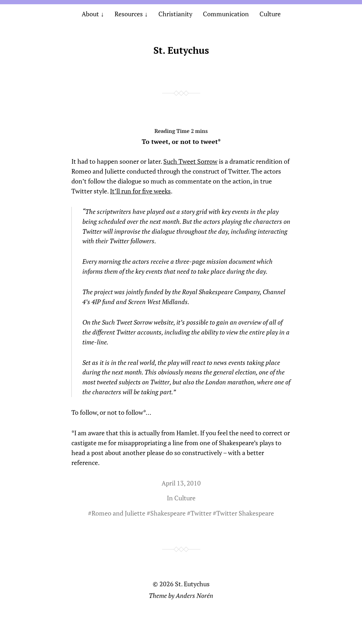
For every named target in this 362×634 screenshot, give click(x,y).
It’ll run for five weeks (140, 191)
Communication (226, 14)
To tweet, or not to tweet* (181, 141)
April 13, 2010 (181, 483)
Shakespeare (168, 513)
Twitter (201, 513)
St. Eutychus (181, 50)
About (90, 14)
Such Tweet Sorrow (190, 161)
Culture (270, 14)
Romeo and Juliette (118, 513)
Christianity (175, 14)
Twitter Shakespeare (245, 513)
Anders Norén (194, 595)
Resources (129, 14)
